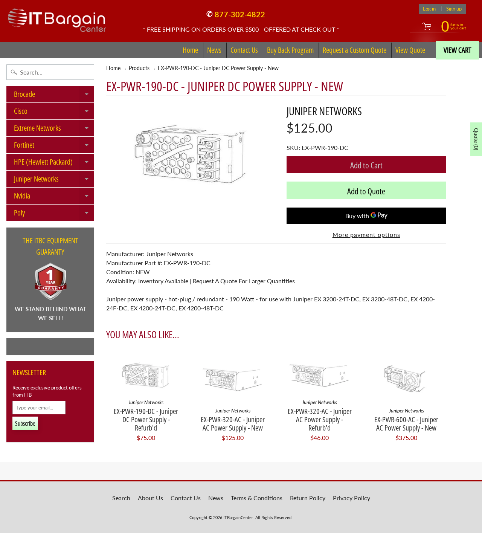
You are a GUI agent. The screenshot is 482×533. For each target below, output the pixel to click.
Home (190, 50)
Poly (54, 214)
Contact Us (244, 50)
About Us (150, 497)
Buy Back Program (290, 50)
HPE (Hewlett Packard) (54, 163)
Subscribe (25, 423)
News (214, 50)
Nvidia (54, 197)
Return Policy (307, 497)
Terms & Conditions (256, 497)
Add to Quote (366, 191)
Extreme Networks (54, 129)
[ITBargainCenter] (57, 17)
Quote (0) (476, 139)
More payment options (366, 234)
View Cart (457, 50)
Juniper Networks (54, 180)
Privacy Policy (351, 497)
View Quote (410, 50)
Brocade (54, 95)
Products (139, 68)
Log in (429, 8)
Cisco (54, 112)
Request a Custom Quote (354, 50)
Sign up (454, 8)
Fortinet (54, 146)
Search (121, 497)
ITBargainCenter (238, 517)
